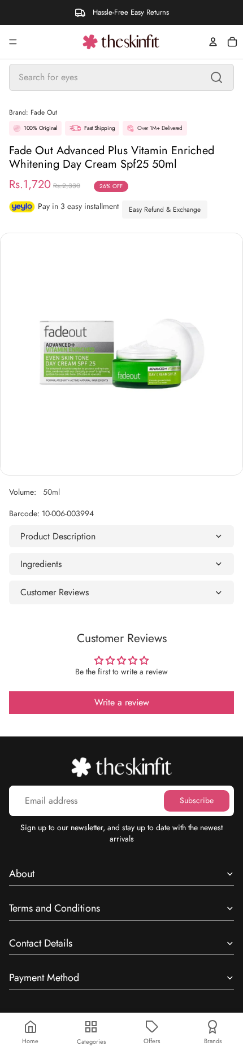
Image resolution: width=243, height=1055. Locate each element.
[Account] (213, 41)
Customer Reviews (54, 592)
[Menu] (13, 42)
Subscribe (197, 800)
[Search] (216, 77)
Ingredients (41, 563)
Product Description (58, 536)
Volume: (34, 492)
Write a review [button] (121, 702)
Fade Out (44, 112)
